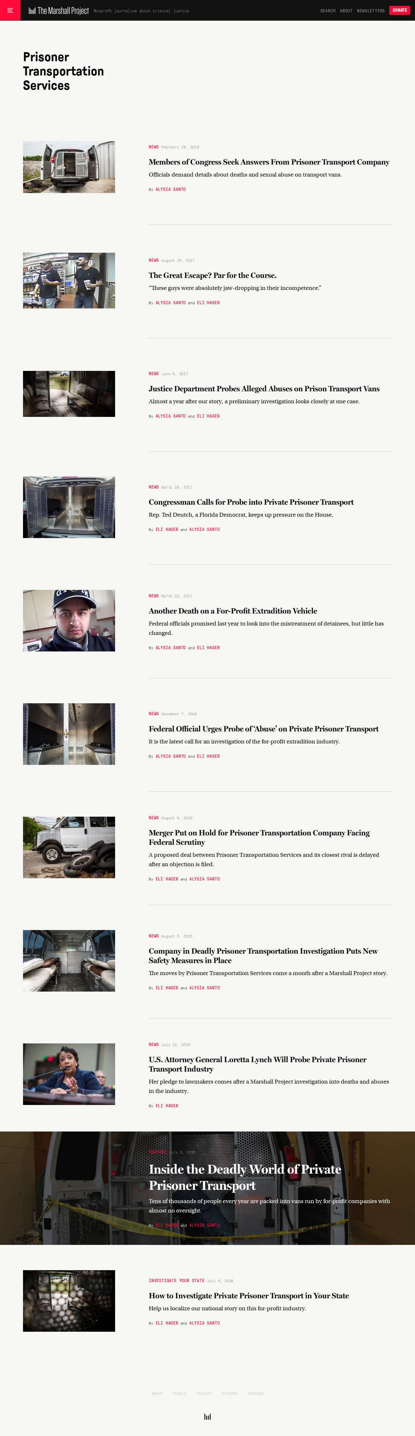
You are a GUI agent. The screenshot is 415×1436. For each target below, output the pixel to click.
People (179, 1393)
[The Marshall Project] (57, 10)
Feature (158, 1151)
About (346, 10)
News (154, 146)
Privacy (204, 1393)
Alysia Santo (171, 189)
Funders (256, 1393)
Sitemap (230, 1393)
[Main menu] (10, 10)
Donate (400, 10)
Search (328, 10)
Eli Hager (208, 302)
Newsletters (371, 10)
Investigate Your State (177, 1280)
